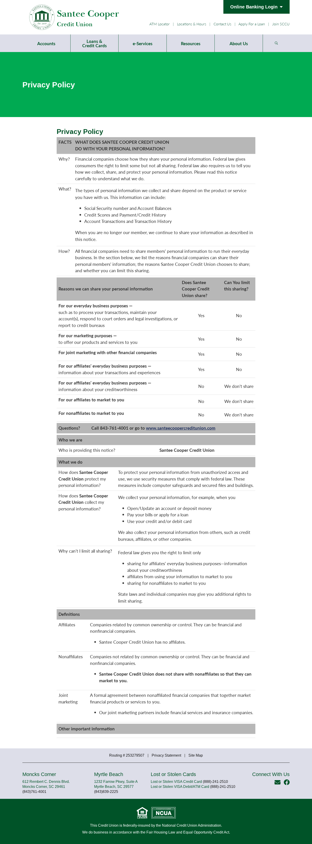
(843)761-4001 (34, 792)
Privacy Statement (166, 755)
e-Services (142, 43)
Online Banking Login (254, 6)
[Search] (276, 43)
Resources (190, 43)
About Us (239, 43)
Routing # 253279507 (126, 755)
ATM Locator (159, 23)
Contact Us (222, 23)
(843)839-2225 (106, 792)
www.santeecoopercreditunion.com (180, 428)
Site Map (195, 755)
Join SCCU (281, 23)
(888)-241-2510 (215, 782)
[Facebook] (287, 782)
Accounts (46, 43)
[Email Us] (277, 782)
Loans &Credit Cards (94, 43)
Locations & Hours (191, 23)
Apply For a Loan (252, 23)
